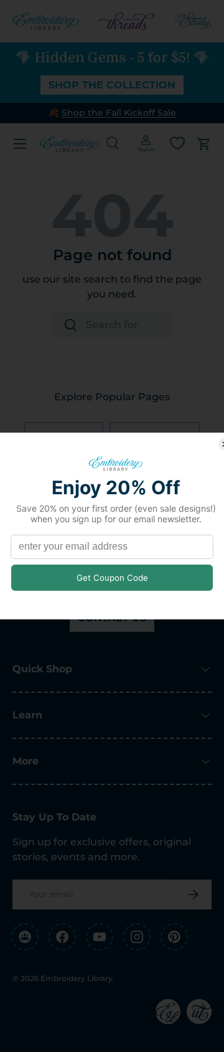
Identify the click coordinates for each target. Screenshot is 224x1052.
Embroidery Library (76, 978)
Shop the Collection (112, 85)
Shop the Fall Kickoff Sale (119, 112)
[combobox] (112, 324)
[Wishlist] (177, 143)
